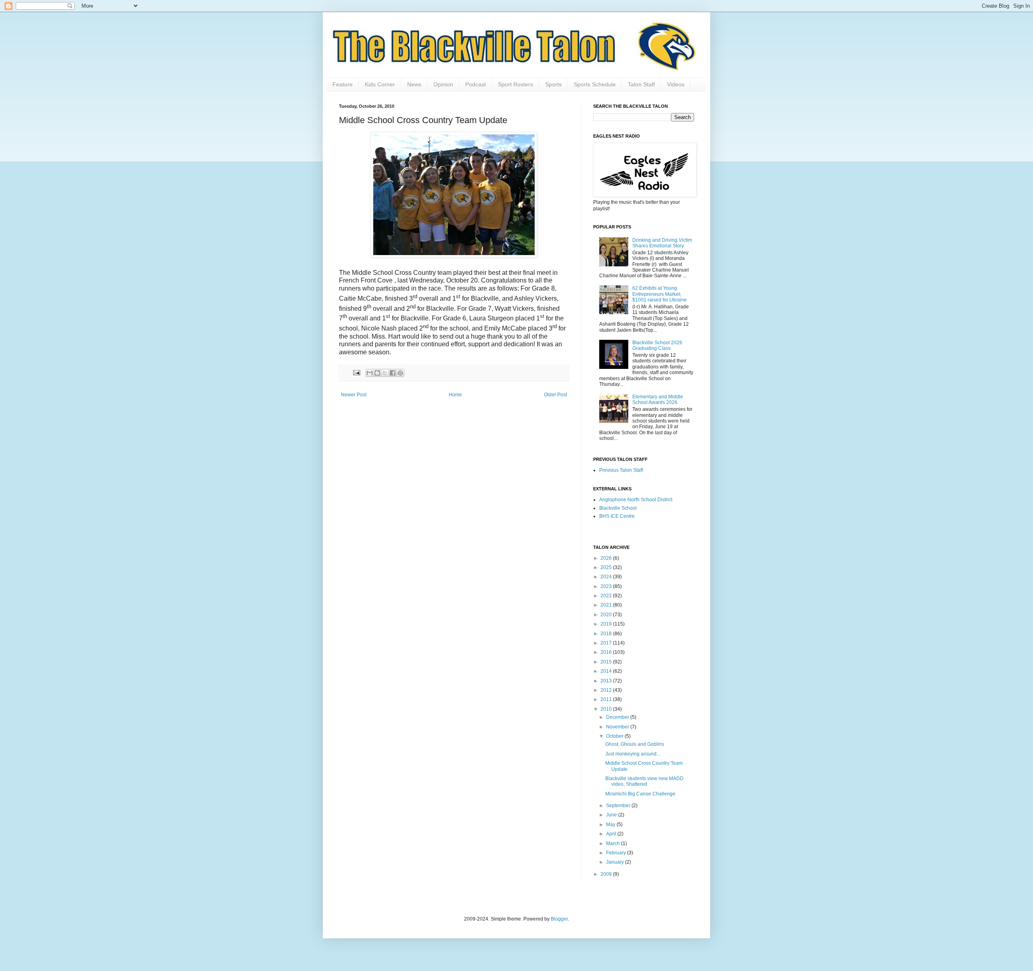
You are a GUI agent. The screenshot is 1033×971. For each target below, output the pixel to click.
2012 (606, 690)
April (611, 834)
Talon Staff (641, 84)
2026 (606, 558)
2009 (606, 874)
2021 (606, 605)
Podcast (475, 84)
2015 (606, 662)
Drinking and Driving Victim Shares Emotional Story (662, 243)
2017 (606, 643)
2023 (606, 586)
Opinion (443, 84)
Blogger (559, 919)
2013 (606, 681)
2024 (606, 577)
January (615, 862)
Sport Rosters (515, 84)
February (616, 853)
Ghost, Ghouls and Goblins (634, 744)
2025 (606, 567)
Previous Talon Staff (621, 470)
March (613, 843)
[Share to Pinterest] (400, 373)
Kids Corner (380, 84)
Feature (342, 84)
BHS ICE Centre (617, 516)
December (618, 717)
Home (455, 395)
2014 (606, 671)
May (611, 824)
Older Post (555, 395)
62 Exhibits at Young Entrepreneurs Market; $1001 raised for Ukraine (659, 294)
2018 (606, 633)
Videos (675, 84)
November (618, 727)
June (612, 815)
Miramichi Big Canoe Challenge (640, 794)
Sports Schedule (595, 84)
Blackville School (618, 508)
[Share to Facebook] (393, 373)
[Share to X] (385, 373)
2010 (606, 709)
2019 (606, 624)
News (414, 84)
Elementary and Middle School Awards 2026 (657, 399)
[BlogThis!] (377, 373)
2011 (606, 699)
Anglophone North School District (635, 499)
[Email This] (370, 373)
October (615, 736)
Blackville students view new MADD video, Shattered (644, 781)
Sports (553, 84)
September (619, 805)
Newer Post (353, 395)
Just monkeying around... (632, 754)
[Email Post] (356, 372)
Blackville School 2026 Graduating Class (657, 345)
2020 (606, 614)
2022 (606, 596)
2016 (606, 652)
